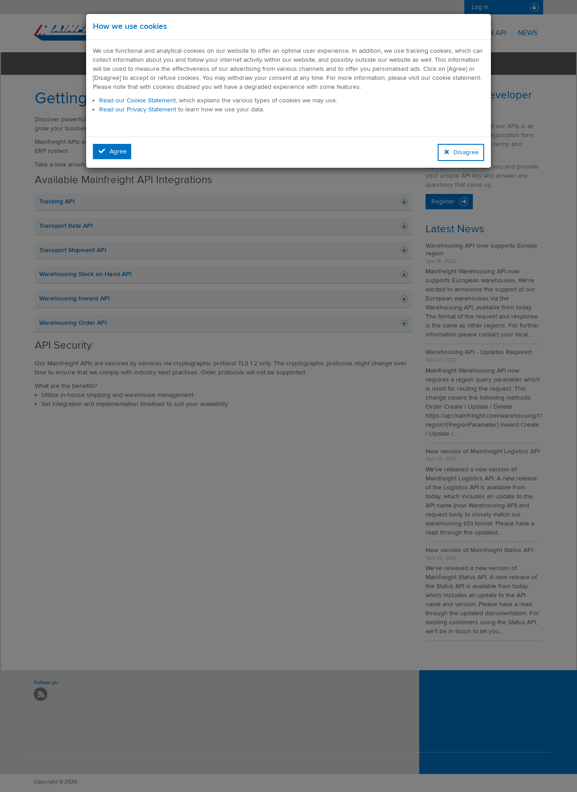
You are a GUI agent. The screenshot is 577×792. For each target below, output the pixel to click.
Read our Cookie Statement (137, 100)
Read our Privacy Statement (137, 109)
